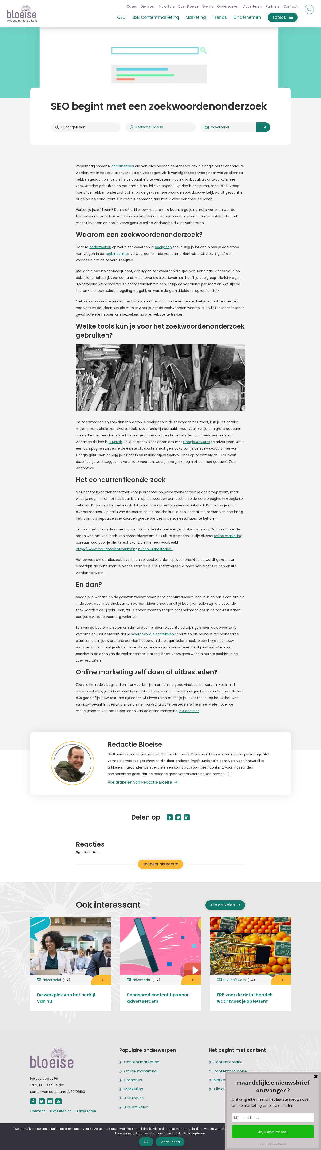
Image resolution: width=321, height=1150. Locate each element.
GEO (121, 17)
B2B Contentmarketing (156, 17)
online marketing (228, 536)
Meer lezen (170, 1141)
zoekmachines (117, 253)
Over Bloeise (188, 6)
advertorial (220, 127)
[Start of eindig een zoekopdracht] (309, 9)
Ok (146, 1141)
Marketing (196, 17)
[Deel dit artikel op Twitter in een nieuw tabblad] (178, 817)
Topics (279, 17)
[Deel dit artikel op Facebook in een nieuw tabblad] (170, 817)
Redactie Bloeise (149, 127)
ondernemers (122, 166)
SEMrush (115, 442)
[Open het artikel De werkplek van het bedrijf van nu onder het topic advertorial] (101, 980)
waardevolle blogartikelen (152, 634)
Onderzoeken (228, 6)
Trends (220, 17)
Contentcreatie (228, 1062)
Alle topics (134, 1098)
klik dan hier (189, 711)
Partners (273, 6)
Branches (133, 1080)
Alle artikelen (222, 905)
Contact (290, 6)
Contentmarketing (141, 1062)
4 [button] (265, 127)
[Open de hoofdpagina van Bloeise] (22, 13)
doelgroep (163, 247)
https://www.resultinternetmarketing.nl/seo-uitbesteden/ (124, 549)
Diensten (148, 6)
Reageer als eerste (160, 864)
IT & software (239, 979)
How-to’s (166, 6)
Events (207, 6)
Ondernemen (247, 17)
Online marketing (140, 1071)
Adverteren (252, 6)
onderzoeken (100, 247)
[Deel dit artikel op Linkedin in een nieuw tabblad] (187, 817)
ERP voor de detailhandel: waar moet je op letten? (244, 998)
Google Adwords (196, 442)
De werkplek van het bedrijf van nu (66, 998)
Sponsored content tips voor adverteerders (158, 998)
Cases (132, 6)
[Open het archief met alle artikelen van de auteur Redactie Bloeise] (79, 763)
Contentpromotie (230, 1071)
